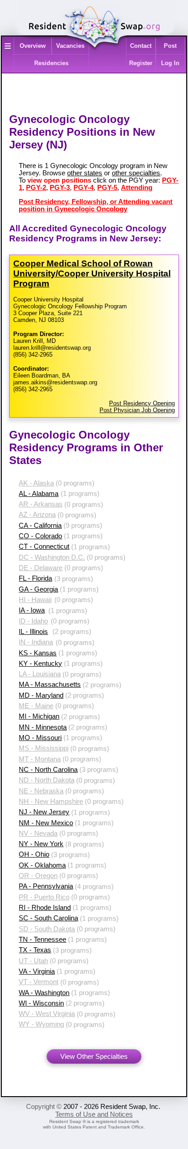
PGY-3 (60, 187)
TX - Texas (35, 950)
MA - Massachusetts (50, 684)
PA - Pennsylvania (46, 886)
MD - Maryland (41, 695)
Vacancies (70, 45)
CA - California (40, 525)
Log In (170, 63)
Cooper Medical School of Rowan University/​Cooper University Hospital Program (92, 273)
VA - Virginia (37, 971)
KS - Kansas (38, 653)
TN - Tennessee (42, 939)
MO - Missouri (40, 737)
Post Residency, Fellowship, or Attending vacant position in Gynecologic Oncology (95, 205)
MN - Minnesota (43, 727)
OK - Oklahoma (42, 865)
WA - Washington (44, 992)
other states (84, 173)
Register (140, 63)
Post (170, 45)
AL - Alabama (38, 493)
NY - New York (41, 844)
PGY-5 (107, 187)
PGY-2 (36, 187)
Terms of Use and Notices (94, 1114)
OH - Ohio (34, 854)
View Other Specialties (94, 1056)
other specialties (136, 173)
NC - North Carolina (48, 769)
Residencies (51, 63)
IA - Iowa (32, 610)
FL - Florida (35, 578)
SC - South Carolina (48, 918)
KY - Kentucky (40, 663)
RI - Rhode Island (45, 907)
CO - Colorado (40, 536)
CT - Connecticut (44, 546)
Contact (140, 45)
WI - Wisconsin (41, 1003)
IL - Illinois (33, 631)
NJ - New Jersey (44, 812)
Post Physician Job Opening (137, 410)
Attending (136, 187)
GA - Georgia (38, 589)
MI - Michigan (39, 716)
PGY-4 (83, 187)
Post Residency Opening (142, 403)
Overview (33, 45)
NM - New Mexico (46, 823)
